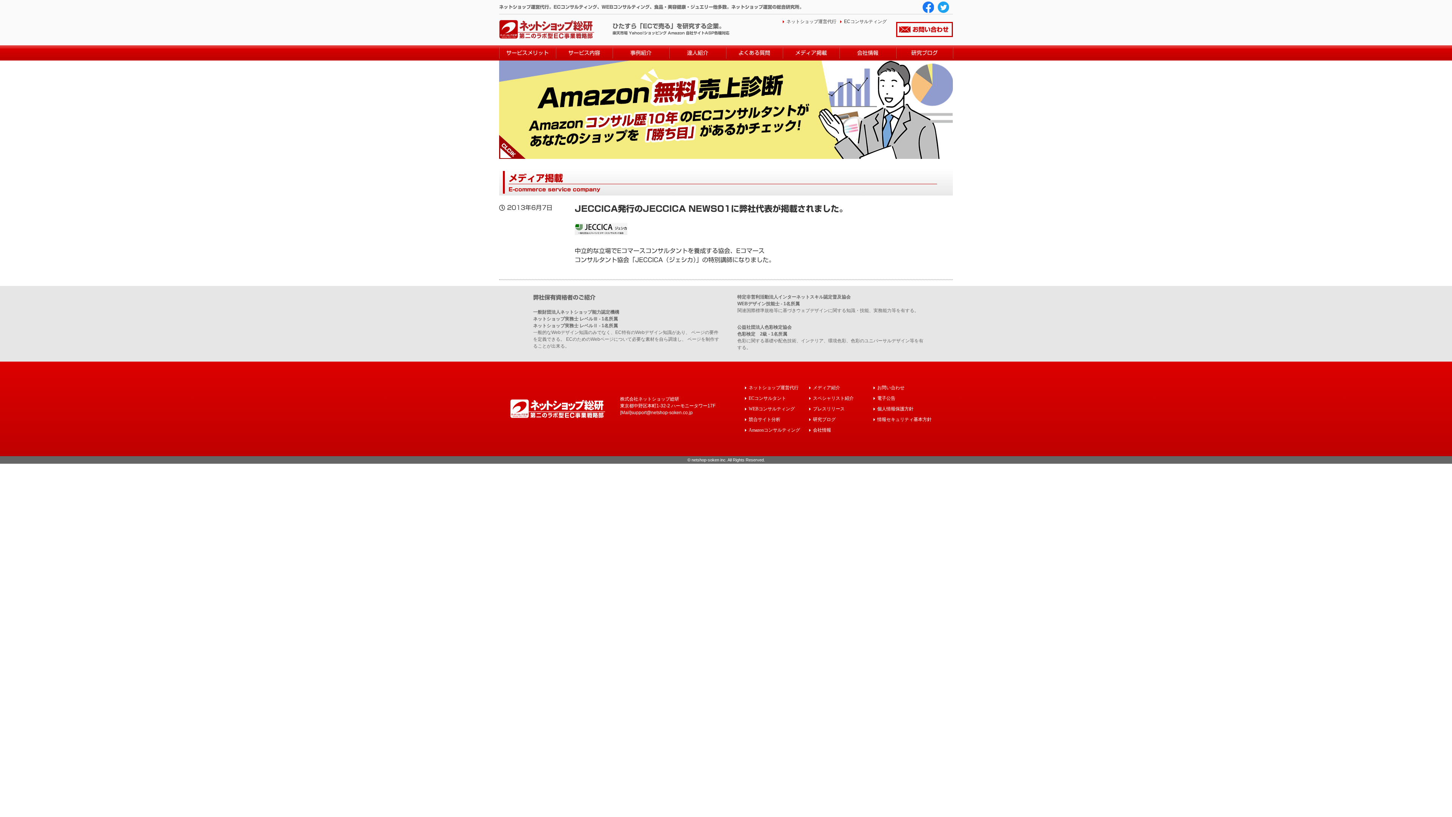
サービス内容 (584, 53)
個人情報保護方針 (895, 408)
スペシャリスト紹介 (833, 398)
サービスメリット (527, 53)
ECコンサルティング (865, 21)
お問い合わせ (930, 29)
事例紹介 (641, 53)
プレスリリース (829, 408)
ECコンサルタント (767, 398)
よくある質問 (754, 53)
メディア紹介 (826, 387)
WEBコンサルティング (772, 408)
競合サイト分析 (764, 419)
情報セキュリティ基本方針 (904, 419)
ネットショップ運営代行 (811, 21)
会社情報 (867, 53)
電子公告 (886, 398)
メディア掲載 (811, 53)
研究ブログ (924, 53)
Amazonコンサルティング (774, 429)
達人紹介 (697, 53)
